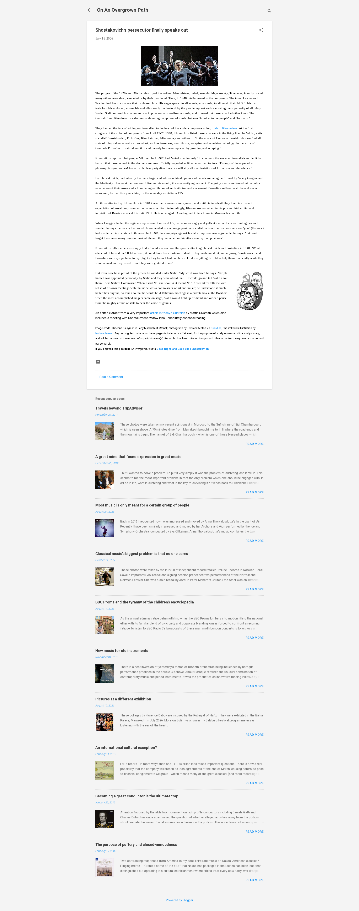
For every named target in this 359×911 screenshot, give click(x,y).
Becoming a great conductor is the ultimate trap (136, 796)
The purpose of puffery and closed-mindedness (136, 844)
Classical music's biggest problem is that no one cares (141, 553)
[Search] (269, 11)
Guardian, (216, 328)
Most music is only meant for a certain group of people (142, 505)
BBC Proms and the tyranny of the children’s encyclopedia (144, 602)
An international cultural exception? (126, 747)
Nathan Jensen (104, 333)
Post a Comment (111, 377)
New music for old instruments (121, 650)
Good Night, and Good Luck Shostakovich (183, 348)
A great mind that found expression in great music (138, 456)
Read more (255, 444)
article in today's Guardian (167, 313)
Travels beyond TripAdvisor (119, 408)
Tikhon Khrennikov (224, 128)
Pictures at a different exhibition (123, 699)
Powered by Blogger (179, 900)
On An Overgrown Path (122, 10)
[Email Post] (97, 363)
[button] (261, 30)
